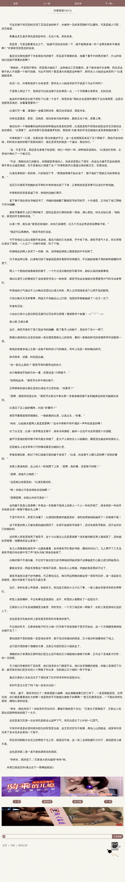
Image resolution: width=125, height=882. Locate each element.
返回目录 (47, 802)
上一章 (46, 3)
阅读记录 (23, 845)
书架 (12, 845)
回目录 (78, 3)
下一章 (108, 802)
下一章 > (109, 3)
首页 (15, 3)
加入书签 (78, 802)
